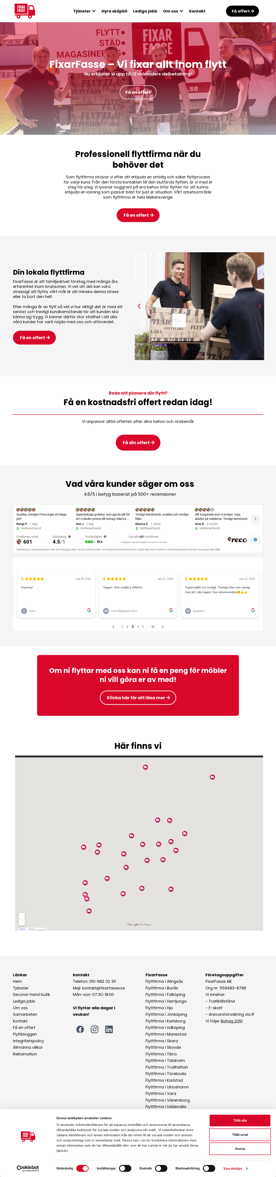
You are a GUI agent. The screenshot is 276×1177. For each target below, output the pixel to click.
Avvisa (240, 1148)
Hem (17, 981)
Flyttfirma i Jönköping (166, 1014)
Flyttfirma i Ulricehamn (167, 1087)
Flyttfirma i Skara (162, 1041)
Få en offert (24, 1027)
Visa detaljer (232, 1168)
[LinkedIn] (109, 1029)
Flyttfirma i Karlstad (164, 1080)
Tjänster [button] (82, 11)
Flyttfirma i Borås (162, 988)
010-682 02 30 (102, 981)
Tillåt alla (240, 1120)
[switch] (125, 1168)
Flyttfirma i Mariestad (166, 1034)
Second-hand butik (31, 994)
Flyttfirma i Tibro (161, 1054)
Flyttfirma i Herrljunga (166, 1001)
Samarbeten (25, 1014)
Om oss (20, 1008)
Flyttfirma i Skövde (163, 1047)
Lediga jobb (24, 1001)
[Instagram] (94, 1029)
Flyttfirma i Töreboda (166, 1073)
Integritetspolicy (28, 1041)
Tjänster (21, 988)
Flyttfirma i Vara (161, 1093)
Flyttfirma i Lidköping (165, 1027)
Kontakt (20, 1021)
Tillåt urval (240, 1134)
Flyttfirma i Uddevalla (166, 1106)
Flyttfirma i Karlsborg (165, 1021)
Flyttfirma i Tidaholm (165, 1060)
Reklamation (25, 1054)
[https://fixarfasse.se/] (32, 11)
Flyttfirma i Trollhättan (167, 1067)
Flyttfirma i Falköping (165, 994)
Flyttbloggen (25, 1034)
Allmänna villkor (28, 1047)
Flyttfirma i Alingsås (164, 981)
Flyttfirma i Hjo (159, 1008)
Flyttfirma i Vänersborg (168, 1100)
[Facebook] (80, 1029)
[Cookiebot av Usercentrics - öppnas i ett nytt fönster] (28, 1168)
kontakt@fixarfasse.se (103, 988)
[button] (181, 11)
